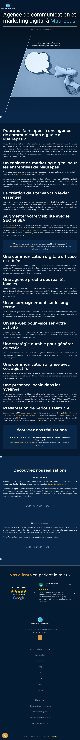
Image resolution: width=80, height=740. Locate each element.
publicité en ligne (33, 230)
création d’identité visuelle (24, 415)
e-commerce (71, 415)
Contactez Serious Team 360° (22, 246)
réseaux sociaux (37, 418)
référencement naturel (12, 228)
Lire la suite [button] (43, 602)
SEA (60, 353)
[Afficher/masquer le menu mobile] (77, 5)
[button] (75, 593)
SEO (7, 353)
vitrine (60, 415)
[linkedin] (40, 637)
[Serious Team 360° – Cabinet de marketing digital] (40, 616)
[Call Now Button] (5, 735)
